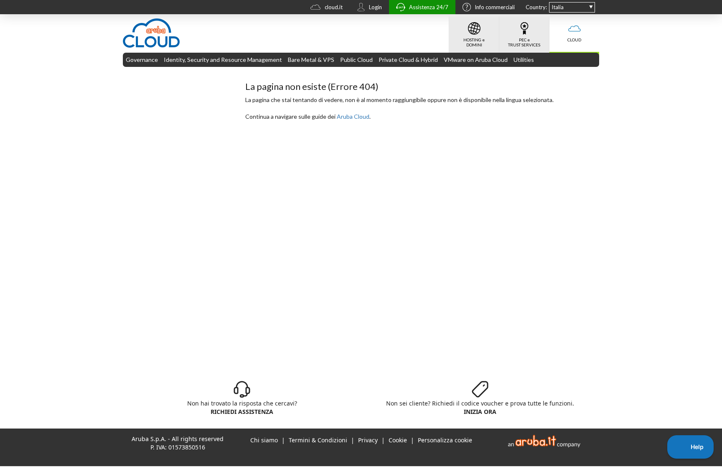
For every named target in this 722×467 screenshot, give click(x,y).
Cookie (398, 440)
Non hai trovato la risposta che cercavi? (242, 407)
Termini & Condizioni (318, 440)
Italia (558, 7)
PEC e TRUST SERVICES (524, 42)
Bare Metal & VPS (311, 59)
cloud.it (334, 7)
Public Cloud (356, 59)
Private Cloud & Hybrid (408, 59)
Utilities (524, 59)
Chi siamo (264, 440)
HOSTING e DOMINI (474, 42)
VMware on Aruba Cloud (476, 59)
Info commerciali (495, 7)
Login (375, 7)
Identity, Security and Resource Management (223, 59)
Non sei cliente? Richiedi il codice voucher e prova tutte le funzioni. (480, 407)
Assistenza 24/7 (428, 7)
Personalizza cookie (445, 440)
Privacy (368, 440)
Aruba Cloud (353, 116)
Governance (142, 59)
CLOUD (574, 39)
